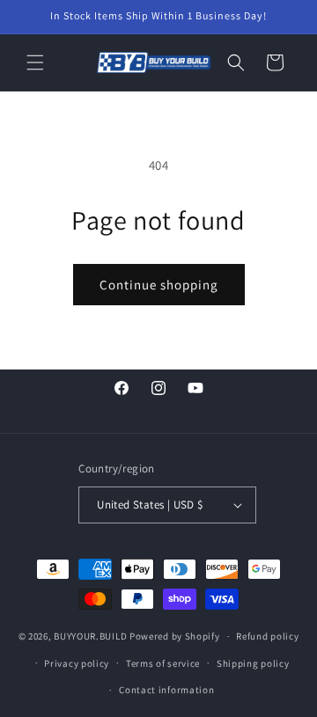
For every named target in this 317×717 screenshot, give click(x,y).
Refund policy (267, 636)
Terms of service (163, 663)
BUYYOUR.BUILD (90, 636)
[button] (35, 62)
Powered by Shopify (174, 636)
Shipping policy (253, 663)
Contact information (166, 690)
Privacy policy (76, 663)
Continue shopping (159, 284)
